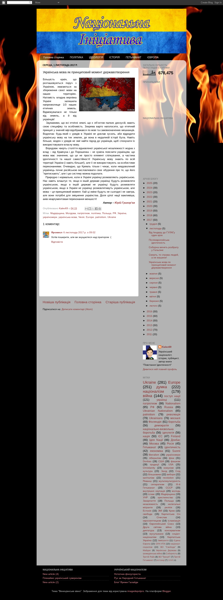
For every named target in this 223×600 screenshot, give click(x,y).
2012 (150, 330)
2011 (150, 334)
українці (162, 399)
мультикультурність (169, 481)
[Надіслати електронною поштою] (86, 208)
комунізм (169, 468)
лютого (153, 305)
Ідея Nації (156, 439)
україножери (50, 217)
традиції (154, 464)
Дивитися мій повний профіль (160, 369)
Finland (175, 436)
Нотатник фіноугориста (127, 574)
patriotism (100, 217)
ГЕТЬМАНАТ (133, 57)
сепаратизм (157, 484)
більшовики (154, 474)
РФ (114, 213)
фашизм (175, 461)
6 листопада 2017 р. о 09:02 (79, 232)
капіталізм (148, 477)
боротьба (174, 421)
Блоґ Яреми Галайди (126, 582)
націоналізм (153, 391)
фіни (171, 458)
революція (173, 414)
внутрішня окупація (154, 491)
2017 (150, 220)
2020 (150, 206)
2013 (150, 325)
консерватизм (172, 530)
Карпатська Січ (171, 514)
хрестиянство (165, 497)
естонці (160, 560)
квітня (153, 296)
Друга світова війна (157, 527)
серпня (153, 282)
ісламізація (174, 520)
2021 (150, 201)
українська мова (68, 217)
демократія (161, 425)
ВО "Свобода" (168, 547)
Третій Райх (149, 557)
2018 (150, 215)
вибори (171, 474)
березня (154, 301)
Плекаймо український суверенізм (62, 578)
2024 (150, 188)
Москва (154, 443)
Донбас (175, 439)
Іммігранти (163, 540)
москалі (175, 418)
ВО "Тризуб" (164, 557)
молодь (176, 491)
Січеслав (162, 517)
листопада (155, 228)
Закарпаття (149, 501)
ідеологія (168, 432)
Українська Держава (166, 550)
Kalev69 (166, 347)
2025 (150, 183)
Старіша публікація (120, 302)
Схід (177, 471)
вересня (154, 278)
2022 (150, 197)
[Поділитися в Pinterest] (99, 208)
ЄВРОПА (153, 57)
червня (153, 287)
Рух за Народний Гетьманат (130, 578)
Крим (172, 510)
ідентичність (172, 447)
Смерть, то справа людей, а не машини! (164, 256)
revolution (168, 477)
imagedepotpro (135, 591)
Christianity (149, 468)
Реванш (147, 481)
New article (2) (51, 582)
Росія (170, 443)
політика (96, 213)
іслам (151, 494)
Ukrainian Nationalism (158, 410)
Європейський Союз (161, 524)
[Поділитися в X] (93, 208)
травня (153, 292)
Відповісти (57, 242)
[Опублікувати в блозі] (89, 208)
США (161, 461)
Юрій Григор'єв (125, 202)
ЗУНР (170, 560)
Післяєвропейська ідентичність (159, 241)
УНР (145, 497)
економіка (156, 450)
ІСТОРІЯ (114, 57)
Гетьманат (149, 447)
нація (146, 436)
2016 (150, 311)
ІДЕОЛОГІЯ (96, 57)
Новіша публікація (56, 302)
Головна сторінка (53, 57)
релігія (168, 507)
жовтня (153, 273)
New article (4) (51, 574)
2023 (150, 192)
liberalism (154, 454)
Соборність (171, 553)
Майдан (147, 550)
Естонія (147, 510)
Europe (90, 217)
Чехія (81, 217)
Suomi (176, 450)
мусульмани (156, 533)
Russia (168, 407)
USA (170, 464)
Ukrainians (156, 418)
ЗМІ (160, 510)
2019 (150, 210)
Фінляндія (155, 421)
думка (161, 387)
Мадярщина (57, 213)
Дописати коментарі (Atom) (77, 309)
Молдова (71, 213)
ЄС (160, 436)
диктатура (148, 530)
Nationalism (173, 403)
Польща (106, 213)
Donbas (147, 461)
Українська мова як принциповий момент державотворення (162, 265)
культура (148, 471)
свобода (147, 514)
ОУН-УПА (160, 544)
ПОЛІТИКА (76, 57)
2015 (150, 316)
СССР (169, 487)
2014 (150, 320)
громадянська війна (152, 553)
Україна (122, 213)
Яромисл (56, 232)
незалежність (150, 504)
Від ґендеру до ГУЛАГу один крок (162, 234)
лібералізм (155, 458)
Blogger (166, 591)
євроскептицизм (152, 520)
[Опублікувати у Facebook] (96, 208)
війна (147, 396)
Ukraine (111, 217)
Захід (164, 471)
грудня (153, 224)
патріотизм (83, 213)
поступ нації (172, 396)
